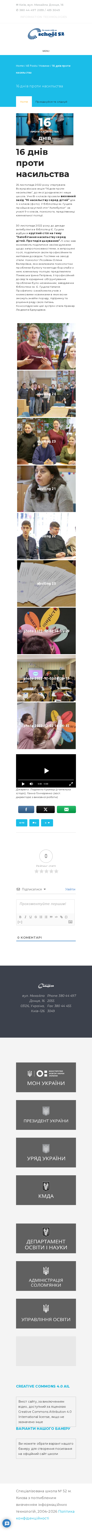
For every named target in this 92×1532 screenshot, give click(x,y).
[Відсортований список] (40, 916)
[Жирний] (20, 916)
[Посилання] (61, 916)
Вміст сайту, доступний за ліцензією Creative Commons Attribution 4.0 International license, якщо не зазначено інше (45, 1412)
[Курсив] (25, 916)
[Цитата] (50, 916)
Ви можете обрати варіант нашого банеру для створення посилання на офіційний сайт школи (45, 1449)
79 (23, 823)
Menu (46, 51)
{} (66, 916)
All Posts (31, 66)
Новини (44, 66)
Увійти (69, 889)
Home (20, 66)
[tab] (24, 101)
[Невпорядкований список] (45, 916)
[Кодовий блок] (56, 916)
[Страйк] (35, 916)
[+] (20, 922)
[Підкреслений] (30, 916)
